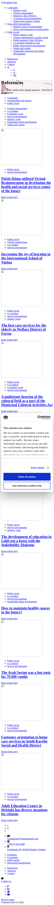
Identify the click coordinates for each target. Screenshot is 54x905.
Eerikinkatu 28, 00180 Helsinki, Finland (26, 849)
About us (11, 61)
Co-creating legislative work (26, 43)
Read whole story (9, 197)
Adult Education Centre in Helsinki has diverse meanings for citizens (24, 810)
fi (14, 70)
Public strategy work (23, 35)
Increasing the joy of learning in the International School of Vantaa (25, 258)
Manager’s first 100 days (25, 15)
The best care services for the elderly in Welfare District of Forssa (23, 329)
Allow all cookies (27, 477)
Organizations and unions (19, 100)
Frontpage (12, 854)
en (8, 67)
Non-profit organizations (18, 24)
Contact (11, 64)
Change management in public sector (30, 37)
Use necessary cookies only (27, 485)
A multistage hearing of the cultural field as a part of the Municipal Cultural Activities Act (27, 401)
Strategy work (20, 10)
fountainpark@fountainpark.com (22, 838)
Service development (17, 116)
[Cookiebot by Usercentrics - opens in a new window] (38, 417)
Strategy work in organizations (27, 26)
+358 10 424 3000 (16, 844)
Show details (37, 467)
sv (14, 72)
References (12, 59)
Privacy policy (8, 899)
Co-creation (12, 111)
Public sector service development (29, 45)
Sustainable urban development (22, 122)
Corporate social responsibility (27, 18)
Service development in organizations (31, 29)
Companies (12, 7)
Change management (23, 13)
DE (14, 75)
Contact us (6, 881)
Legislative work (15, 114)
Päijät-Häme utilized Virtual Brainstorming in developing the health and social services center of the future (26, 185)
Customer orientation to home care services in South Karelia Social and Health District (24, 741)
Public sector (13, 32)
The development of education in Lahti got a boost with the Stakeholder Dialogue (26, 541)
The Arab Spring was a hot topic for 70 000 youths (26, 674)
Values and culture (22, 48)
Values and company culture (26, 21)
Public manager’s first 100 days (28, 40)
